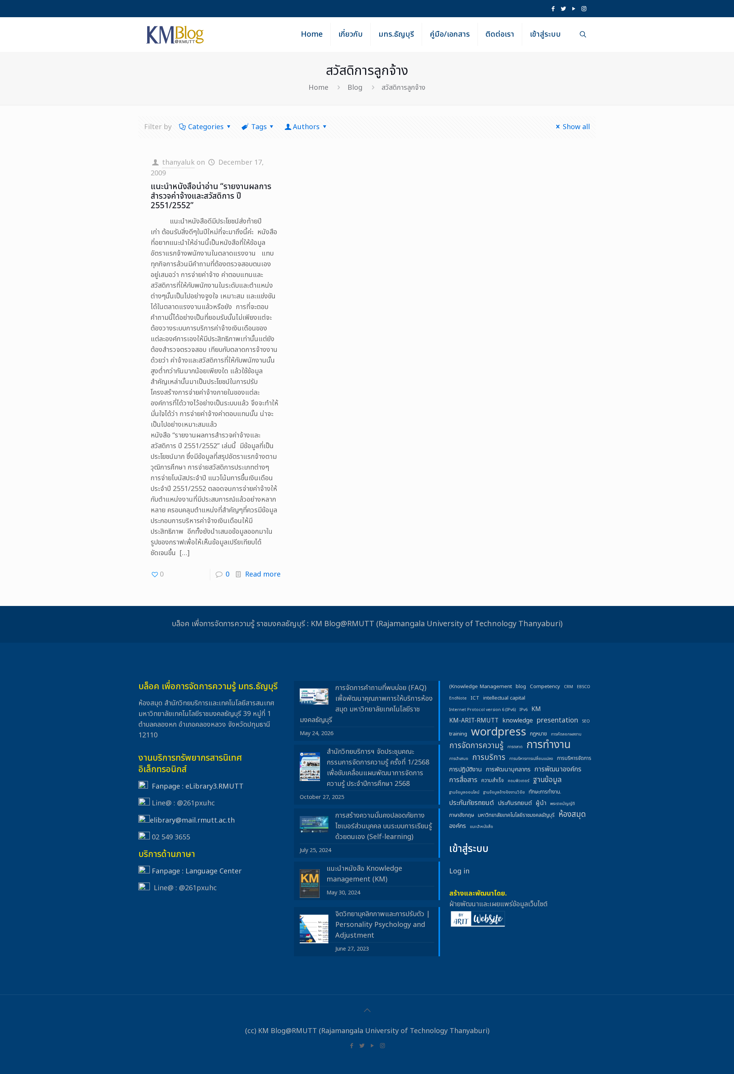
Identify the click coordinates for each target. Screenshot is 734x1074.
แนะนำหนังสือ (481, 827)
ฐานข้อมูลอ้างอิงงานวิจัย (504, 792)
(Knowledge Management (480, 686)
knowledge (517, 720)
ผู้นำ (541, 803)
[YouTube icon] (574, 9)
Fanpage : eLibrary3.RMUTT (198, 786)
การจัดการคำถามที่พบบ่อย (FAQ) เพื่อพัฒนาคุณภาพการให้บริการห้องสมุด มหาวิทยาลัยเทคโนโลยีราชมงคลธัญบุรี (366, 704)
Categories (206, 127)
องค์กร (457, 826)
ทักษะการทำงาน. (545, 792)
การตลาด (515, 747)
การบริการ (488, 757)
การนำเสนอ (458, 759)
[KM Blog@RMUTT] (175, 34)
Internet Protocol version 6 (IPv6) (482, 710)
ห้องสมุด (572, 814)
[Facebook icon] (553, 9)
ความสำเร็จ (492, 780)
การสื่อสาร (463, 780)
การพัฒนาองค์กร (557, 769)
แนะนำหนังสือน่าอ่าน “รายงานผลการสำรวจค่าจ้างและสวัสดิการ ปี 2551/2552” (211, 196)
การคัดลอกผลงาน (566, 734)
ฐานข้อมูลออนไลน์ (464, 792)
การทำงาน (548, 745)
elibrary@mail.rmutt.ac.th (192, 820)
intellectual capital (504, 698)
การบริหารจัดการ (574, 758)
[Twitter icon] (563, 9)
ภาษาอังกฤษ (461, 815)
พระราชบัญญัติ (562, 804)
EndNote (458, 698)
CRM (568, 687)
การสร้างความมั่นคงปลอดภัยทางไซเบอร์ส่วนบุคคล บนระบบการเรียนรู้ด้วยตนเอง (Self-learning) (383, 826)
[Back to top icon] (367, 1011)
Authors (306, 127)
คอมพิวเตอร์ (518, 781)
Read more (263, 574)
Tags (259, 127)
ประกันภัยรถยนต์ (471, 803)
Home (318, 88)
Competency (545, 686)
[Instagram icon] (584, 9)
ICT (475, 698)
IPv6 (524, 710)
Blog (355, 88)
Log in (459, 871)
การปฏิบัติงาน (465, 769)
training (458, 734)
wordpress (498, 732)
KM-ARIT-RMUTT (474, 720)
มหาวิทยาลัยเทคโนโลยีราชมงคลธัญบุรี (516, 815)
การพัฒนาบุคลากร (508, 769)
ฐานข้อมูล (547, 780)
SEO (586, 721)
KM (536, 709)
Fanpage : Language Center (197, 871)
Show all (576, 127)
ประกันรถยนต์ (515, 803)
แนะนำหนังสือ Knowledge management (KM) (364, 873)
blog (521, 686)
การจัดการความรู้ (476, 745)
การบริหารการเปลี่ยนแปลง (531, 759)
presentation (557, 720)
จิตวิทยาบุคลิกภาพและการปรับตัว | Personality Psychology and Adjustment (382, 925)
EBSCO (583, 687)
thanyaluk (178, 162)
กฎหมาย (538, 734)
